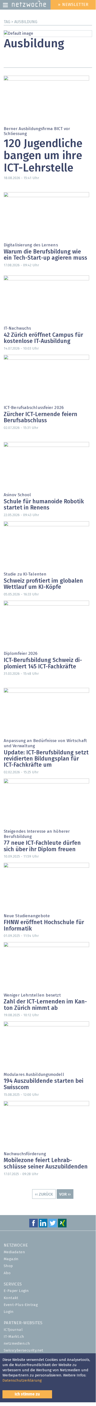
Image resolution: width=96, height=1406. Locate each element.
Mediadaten (14, 1252)
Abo (7, 1273)
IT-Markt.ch (14, 1336)
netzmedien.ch (17, 1343)
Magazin (11, 1259)
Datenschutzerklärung (22, 1380)
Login (9, 1312)
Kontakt (11, 1298)
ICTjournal (13, 1330)
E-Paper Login (16, 1291)
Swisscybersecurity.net (23, 1350)
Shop (8, 1266)
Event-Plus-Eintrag (21, 1305)
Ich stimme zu (27, 1394)
